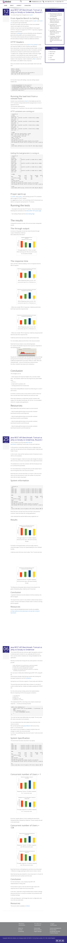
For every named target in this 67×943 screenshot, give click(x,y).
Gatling (18, 33)
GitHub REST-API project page (33, 210)
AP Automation (37, 929)
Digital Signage (37, 931)
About (12, 5)
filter (34, 59)
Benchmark (52, 51)
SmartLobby (37, 928)
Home (5, 5)
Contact (19, 5)
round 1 (35, 21)
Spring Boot (28, 678)
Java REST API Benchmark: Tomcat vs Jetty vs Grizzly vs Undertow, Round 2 (26, 438)
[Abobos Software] (7, 1)
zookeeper (52, 59)
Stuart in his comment (32, 44)
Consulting (27, 5)
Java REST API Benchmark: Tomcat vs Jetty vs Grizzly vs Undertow (26, 648)
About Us (21, 928)
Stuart (26, 101)
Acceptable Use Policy (55, 931)
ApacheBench (27, 726)
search (51, 55)
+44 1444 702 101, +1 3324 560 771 (54, 1)
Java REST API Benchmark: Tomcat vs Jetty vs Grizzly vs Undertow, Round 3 (26, 11)
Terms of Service (54, 933)
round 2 (31, 15)
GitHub (28, 906)
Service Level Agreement (55, 928)
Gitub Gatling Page (29, 214)
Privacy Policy (53, 929)
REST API (52, 53)
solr (51, 57)
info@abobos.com (36, 1)
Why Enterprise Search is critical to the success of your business (56, 15)
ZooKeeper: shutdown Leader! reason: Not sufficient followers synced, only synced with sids (56, 39)
